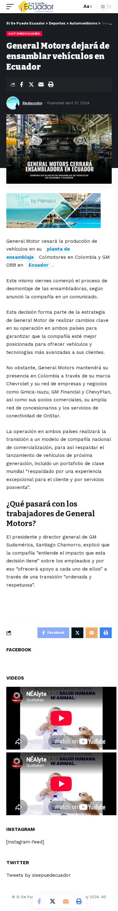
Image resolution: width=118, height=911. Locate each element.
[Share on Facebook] (21, 84)
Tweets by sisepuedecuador (38, 875)
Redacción (32, 103)
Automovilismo (24, 33)
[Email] (41, 84)
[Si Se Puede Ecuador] (35, 6)
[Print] (50, 84)
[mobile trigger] (11, 6)
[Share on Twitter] (31, 84)
